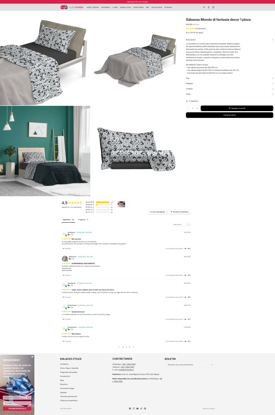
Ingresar (63, 392)
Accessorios (65, 376)
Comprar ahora (229, 115)
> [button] (133, 347)
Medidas (189, 83)
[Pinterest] (145, 408)
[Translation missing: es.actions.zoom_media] (45, 60)
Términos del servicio (68, 396)
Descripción (191, 40)
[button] (186, 248)
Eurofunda (68, 408)
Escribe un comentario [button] (180, 212)
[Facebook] (130, 408)
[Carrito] (213, 7)
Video (188, 94)
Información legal (67, 388)
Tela (187, 78)
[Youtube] (137, 408)
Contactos (64, 364)
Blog (62, 380)
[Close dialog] (32, 357)
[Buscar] (204, 7)
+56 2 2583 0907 (129, 364)
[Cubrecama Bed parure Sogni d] (121, 204)
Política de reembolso (69, 400)
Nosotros (64, 384)
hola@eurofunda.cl (126, 370)
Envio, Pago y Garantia (69, 368)
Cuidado (189, 89)
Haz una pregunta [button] (158, 212)
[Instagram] (133, 408)
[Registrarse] (211, 364)
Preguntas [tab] (82, 220)
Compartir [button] (67, 248)
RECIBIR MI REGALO (17, 409)
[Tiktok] (141, 408)
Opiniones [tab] (66, 220)
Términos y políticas (209, 408)
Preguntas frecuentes (68, 372)
